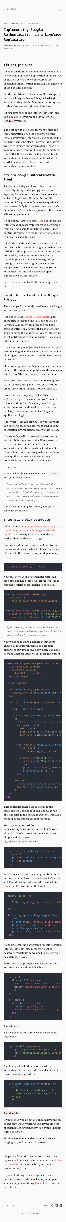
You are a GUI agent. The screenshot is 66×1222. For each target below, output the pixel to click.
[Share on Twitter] (51, 1205)
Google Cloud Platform (37, 316)
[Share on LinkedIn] (56, 1205)
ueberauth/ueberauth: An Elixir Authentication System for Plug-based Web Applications (32, 530)
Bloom (38, 1183)
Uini (40, 220)
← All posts (11, 1205)
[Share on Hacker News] (61, 1205)
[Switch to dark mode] (59, 9)
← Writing (10, 9)
